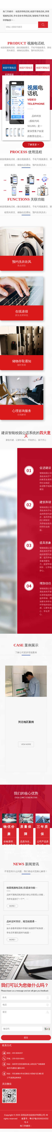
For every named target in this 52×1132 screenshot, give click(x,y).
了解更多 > (33, 144)
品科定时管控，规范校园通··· (22, 921)
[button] (21, 103)
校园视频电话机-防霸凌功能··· (22, 888)
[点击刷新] (47, 1028)
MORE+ (12, 906)
